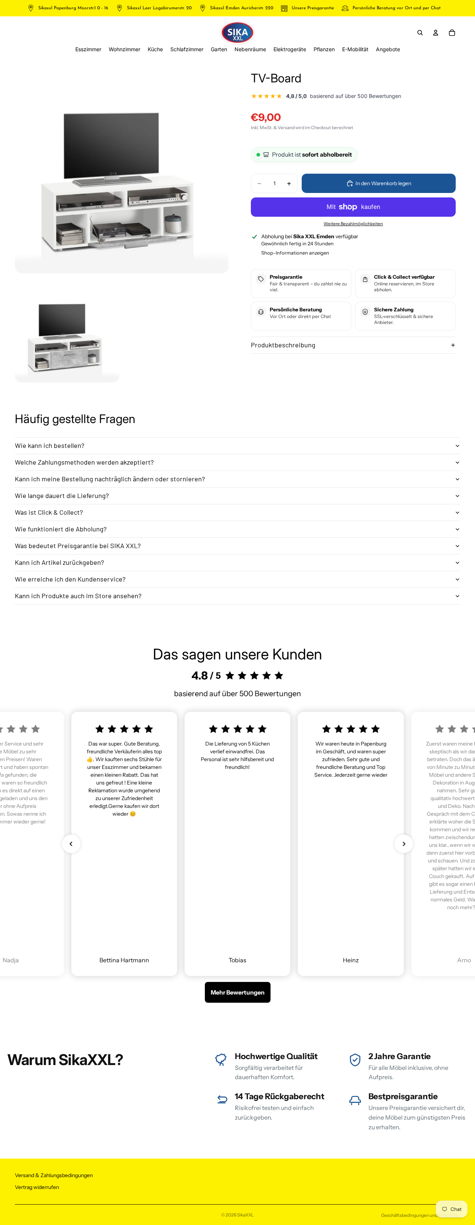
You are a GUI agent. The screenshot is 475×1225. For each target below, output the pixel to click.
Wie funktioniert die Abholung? (61, 529)
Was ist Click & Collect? (49, 512)
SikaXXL (245, 1215)
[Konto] (436, 32)
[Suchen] (420, 32)
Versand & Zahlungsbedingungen (54, 1175)
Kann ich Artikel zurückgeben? (59, 562)
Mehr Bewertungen (238, 992)
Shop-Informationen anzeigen (295, 253)
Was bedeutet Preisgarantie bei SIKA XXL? (78, 545)
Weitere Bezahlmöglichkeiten (353, 223)
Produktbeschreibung (283, 345)
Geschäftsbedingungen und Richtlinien (420, 1215)
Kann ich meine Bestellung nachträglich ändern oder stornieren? (110, 479)
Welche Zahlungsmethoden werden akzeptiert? (84, 462)
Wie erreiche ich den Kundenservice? (70, 579)
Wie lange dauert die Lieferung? (62, 495)
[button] (71, 844)
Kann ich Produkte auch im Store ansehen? (78, 596)
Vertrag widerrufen (37, 1187)
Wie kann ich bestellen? (49, 445)
